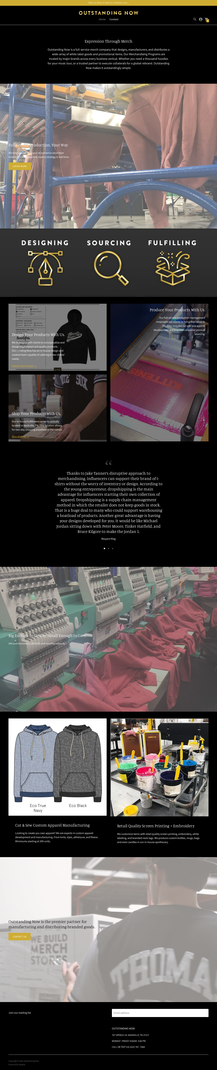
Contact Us (19, 920)
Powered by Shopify (16, 1048)
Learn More (20, 166)
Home (102, 19)
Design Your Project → (24, 365)
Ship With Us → (20, 436)
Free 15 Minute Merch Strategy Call (108, 3)
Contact (114, 19)
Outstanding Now (31, 1045)
